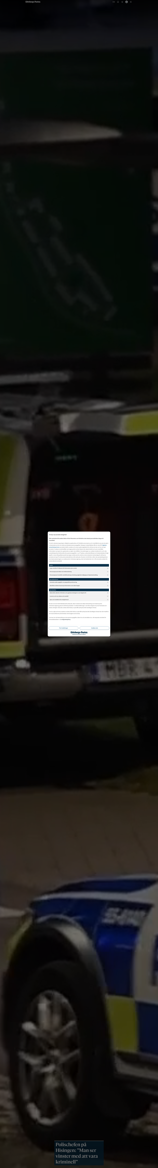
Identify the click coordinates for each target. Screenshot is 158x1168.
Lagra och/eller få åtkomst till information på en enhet (63, 568)
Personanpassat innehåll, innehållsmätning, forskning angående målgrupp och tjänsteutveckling (74, 575)
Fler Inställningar (63, 628)
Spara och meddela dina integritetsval (59, 599)
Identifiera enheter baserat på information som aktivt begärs (65, 585)
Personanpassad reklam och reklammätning (61, 571)
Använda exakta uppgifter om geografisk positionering (63, 582)
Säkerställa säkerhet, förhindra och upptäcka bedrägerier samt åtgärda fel (68, 592)
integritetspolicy (66, 619)
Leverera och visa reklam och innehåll (59, 596)
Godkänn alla (94, 628)
